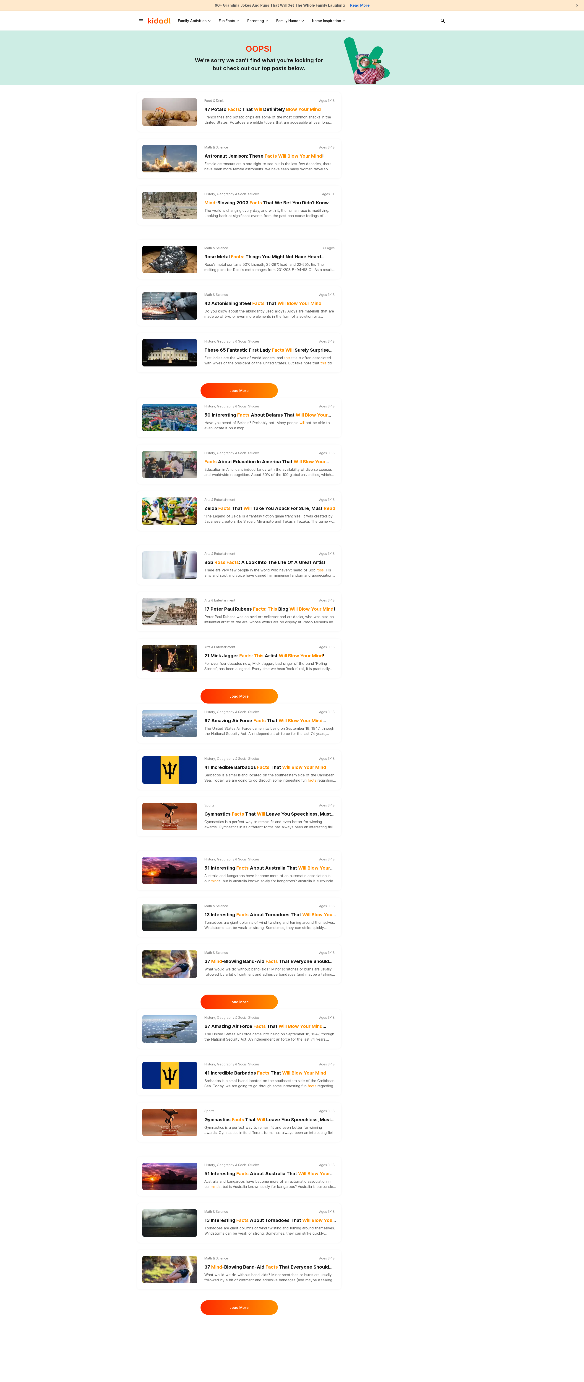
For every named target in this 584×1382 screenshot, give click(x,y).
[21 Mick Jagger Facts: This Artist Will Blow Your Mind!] (169, 658)
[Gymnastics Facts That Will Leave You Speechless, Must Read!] (169, 816)
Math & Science (216, 147)
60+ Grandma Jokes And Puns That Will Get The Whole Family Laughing (280, 5)
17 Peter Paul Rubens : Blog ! (269, 609)
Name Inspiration (326, 20)
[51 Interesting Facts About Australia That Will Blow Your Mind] (169, 870)
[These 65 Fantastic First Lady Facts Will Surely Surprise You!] (169, 352)
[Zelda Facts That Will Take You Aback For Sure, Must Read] (169, 511)
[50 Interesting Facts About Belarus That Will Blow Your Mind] (169, 417)
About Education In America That (265, 462)
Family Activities (192, 20)
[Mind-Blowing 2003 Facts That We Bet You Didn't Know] (169, 205)
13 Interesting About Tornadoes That (269, 915)
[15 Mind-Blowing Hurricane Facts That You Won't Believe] (169, 1334)
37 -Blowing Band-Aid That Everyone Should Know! (266, 962)
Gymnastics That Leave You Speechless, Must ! (267, 814)
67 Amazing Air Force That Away (263, 721)
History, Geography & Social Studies (232, 194)
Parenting (255, 20)
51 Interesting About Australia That (267, 868)
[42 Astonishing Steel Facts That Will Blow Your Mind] (169, 306)
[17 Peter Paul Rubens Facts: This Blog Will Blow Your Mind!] (169, 611)
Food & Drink (214, 100)
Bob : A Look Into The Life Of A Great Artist (265, 562)
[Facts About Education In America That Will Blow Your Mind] (169, 464)
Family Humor (288, 20)
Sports (209, 805)
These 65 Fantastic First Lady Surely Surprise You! (266, 350)
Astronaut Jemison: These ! (264, 156)
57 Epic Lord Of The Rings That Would (265, 1379)
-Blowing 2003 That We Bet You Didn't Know (266, 202)
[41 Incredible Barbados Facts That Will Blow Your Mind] (169, 770)
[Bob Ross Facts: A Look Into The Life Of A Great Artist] (169, 565)
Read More (360, 5)
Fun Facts (227, 20)
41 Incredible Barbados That (265, 767)
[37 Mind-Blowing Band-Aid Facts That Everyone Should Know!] (169, 964)
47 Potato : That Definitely (262, 109)
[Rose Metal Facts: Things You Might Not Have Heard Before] (169, 259)
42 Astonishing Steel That (262, 303)
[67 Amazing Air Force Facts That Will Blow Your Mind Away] (169, 723)
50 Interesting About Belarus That (266, 415)
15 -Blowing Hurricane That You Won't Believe (268, 1332)
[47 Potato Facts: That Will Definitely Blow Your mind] (169, 112)
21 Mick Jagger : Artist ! (264, 655)
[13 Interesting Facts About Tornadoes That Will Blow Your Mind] (169, 917)
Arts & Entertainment (219, 500)
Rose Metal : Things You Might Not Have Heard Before (262, 257)
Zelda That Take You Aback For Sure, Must (269, 508)
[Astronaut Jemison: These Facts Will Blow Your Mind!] (169, 158)
